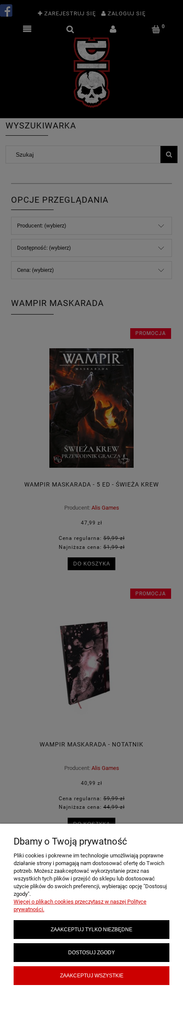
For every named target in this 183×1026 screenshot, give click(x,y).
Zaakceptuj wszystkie (91, 975)
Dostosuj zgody (91, 952)
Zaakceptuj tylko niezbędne (91, 929)
